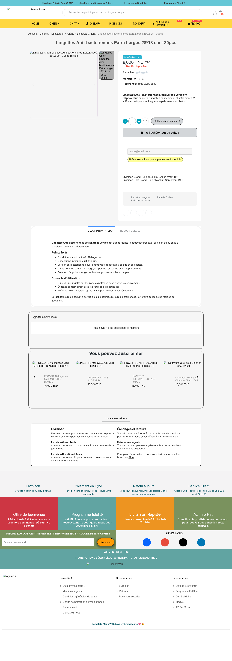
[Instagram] (165, 542)
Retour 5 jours (143, 486)
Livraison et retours (116, 418)
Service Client (198, 486)
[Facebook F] (126, 213)
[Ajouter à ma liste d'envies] (145, 121)
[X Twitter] (148, 213)
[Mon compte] (215, 13)
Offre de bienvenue (29, 514)
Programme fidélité (87, 514)
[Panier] (220, 12)
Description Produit (101, 230)
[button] (33, 84)
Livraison (33, 486)
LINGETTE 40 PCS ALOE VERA (98, 379)
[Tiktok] (183, 542)
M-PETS (139, 79)
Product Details (129, 230)
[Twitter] (133, 213)
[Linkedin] (201, 542)
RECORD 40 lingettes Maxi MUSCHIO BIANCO (56, 379)
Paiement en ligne (88, 486)
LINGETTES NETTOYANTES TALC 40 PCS (143, 379)
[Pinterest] (141, 213)
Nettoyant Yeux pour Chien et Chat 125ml (186, 379)
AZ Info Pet (203, 514)
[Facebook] (147, 542)
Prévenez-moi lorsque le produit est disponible (155, 159)
